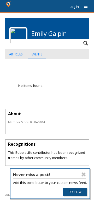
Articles (15, 54)
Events (37, 54)
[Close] (83, 174)
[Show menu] (84, 6)
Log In (74, 6)
